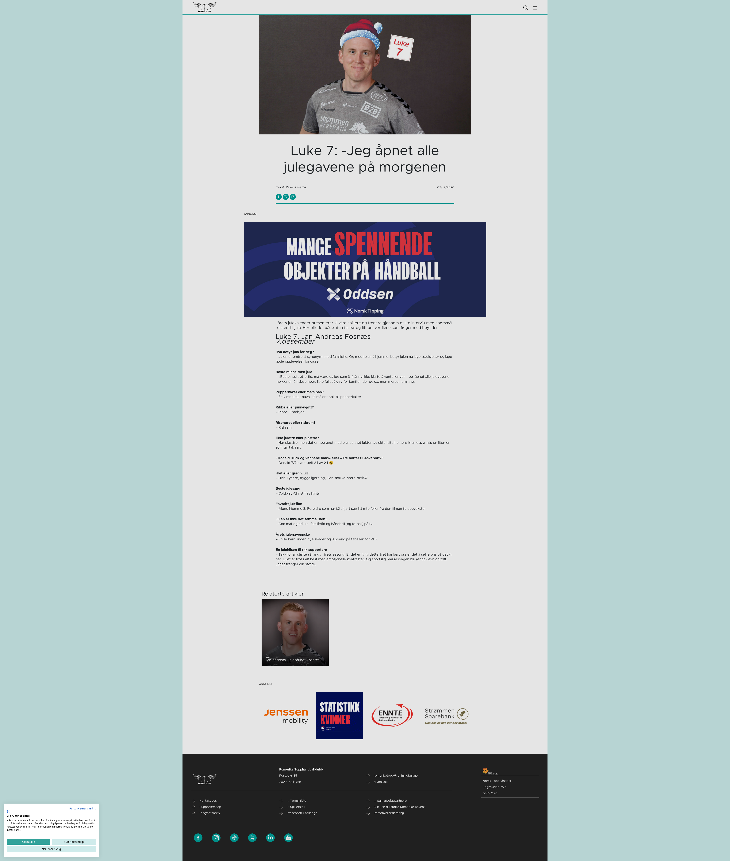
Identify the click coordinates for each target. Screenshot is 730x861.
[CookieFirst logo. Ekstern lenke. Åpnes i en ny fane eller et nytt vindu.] (8, 811)
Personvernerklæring (82, 808)
